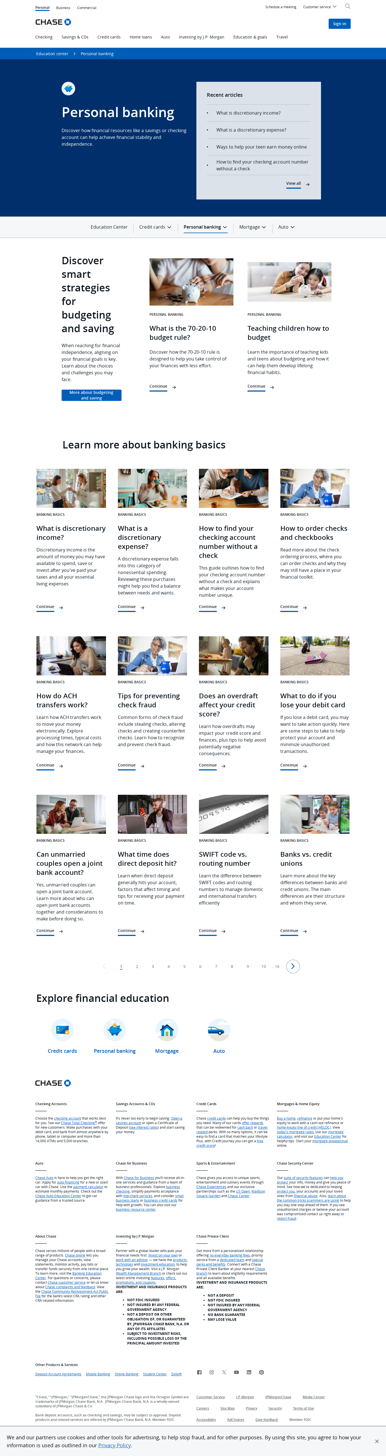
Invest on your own (163, 1255)
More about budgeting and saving (91, 395)
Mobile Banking (98, 1374)
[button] (377, 1441)
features (157, 1277)
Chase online (75, 1255)
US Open (243, 1191)
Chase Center (239, 1195)
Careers (202, 1408)
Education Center (109, 227)
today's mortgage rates (295, 1131)
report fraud (286, 1218)
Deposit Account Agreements (58, 1374)
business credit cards (160, 1200)
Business (63, 7)
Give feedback (266, 1419)
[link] (199, 1372)
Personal (42, 8)
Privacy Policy (114, 1445)
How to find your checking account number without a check (262, 165)
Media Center (314, 1397)
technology (124, 1264)
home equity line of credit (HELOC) (304, 1127)
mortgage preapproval (330, 1141)
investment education (158, 1264)
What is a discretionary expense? (251, 130)
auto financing (68, 1182)
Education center (52, 53)
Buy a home (286, 1118)
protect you (286, 1191)
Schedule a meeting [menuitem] (280, 7)
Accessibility (206, 1419)
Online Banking (126, 1374)
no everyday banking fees (230, 1255)
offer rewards (252, 1122)
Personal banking (97, 53)
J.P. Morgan (245, 1397)
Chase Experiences (211, 1186)
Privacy (251, 1408)
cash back (245, 1127)
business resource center (136, 1209)
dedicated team (232, 1259)
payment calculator (88, 1186)
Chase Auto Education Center (58, 1195)
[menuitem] (320, 7)
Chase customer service (67, 1282)
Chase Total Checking (79, 1122)
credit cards (216, 1118)
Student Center (155, 1374)
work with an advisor (132, 1259)
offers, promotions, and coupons (146, 1280)
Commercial (86, 7)
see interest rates (144, 1127)
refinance (304, 1118)
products (180, 1259)
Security (275, 1408)
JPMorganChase (278, 1397)
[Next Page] (293, 966)
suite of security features (303, 1177)
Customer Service (210, 1397)
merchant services (137, 1195)
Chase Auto (44, 1177)
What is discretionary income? (248, 113)
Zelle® (176, 1374)
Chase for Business (139, 1177)
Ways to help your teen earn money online (261, 147)
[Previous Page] (104, 966)
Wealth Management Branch (138, 1273)
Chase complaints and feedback (70, 1287)
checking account (67, 1118)
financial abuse (306, 1195)
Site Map (227, 1408)
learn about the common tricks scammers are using (311, 1197)
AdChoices (235, 1419)
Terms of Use (303, 1408)
